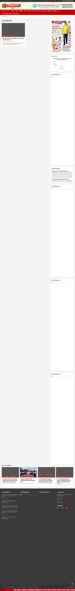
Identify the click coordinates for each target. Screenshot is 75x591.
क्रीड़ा (35, 10)
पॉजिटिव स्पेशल (47, 474)
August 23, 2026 (6, 483)
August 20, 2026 (42, 483)
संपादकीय (54, 10)
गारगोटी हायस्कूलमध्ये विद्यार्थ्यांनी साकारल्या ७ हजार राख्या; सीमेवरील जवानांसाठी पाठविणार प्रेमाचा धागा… (46, 480)
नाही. (54, 63)
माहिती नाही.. (55, 64)
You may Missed (7, 465)
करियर (45, 10)
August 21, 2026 (24, 483)
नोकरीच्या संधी (49, 10)
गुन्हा (32, 10)
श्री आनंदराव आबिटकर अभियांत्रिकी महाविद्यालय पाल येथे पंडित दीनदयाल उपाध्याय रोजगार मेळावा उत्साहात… (10, 480)
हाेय (53, 61)
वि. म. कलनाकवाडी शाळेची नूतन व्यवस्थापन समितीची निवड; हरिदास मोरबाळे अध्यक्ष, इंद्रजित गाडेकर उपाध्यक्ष (64, 481)
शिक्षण (42, 10)
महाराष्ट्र (12, 10)
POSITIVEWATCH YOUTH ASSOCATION (10, 13)
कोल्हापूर (4, 35)
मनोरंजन (38, 10)
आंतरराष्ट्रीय (21, 10)
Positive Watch (11, 587)
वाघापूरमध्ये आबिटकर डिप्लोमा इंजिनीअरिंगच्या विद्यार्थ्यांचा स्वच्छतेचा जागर (28, 480)
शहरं (8, 10)
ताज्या (5, 10)
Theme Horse (22, 587)
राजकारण (25, 10)
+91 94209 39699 (66, 498)
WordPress (36, 587)
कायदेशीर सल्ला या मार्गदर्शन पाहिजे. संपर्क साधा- (60, 176)
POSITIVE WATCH (12, 41)
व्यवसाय (29, 10)
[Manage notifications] (72, 584)
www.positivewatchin (67, 502)
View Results (61, 68)
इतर (57, 10)
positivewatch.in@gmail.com (65, 500)
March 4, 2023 (5, 41)
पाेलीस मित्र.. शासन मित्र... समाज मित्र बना (60, 171)
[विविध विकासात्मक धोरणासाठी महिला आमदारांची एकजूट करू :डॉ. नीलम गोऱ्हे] (13, 30)
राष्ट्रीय (16, 10)
